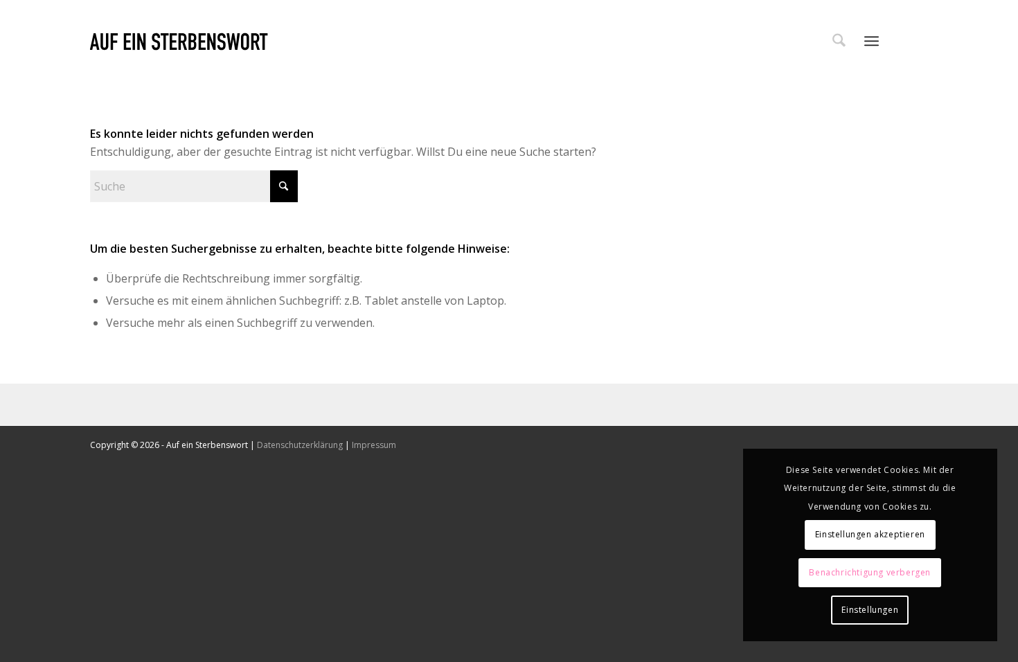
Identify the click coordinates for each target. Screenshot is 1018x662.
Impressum (374, 445)
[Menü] (871, 41)
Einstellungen (869, 610)
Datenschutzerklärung (300, 445)
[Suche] (839, 41)
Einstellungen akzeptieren (870, 534)
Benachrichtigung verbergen (870, 572)
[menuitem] (839, 41)
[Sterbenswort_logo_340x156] (179, 41)
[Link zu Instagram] (917, 40)
